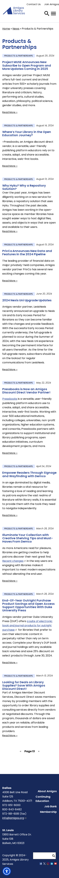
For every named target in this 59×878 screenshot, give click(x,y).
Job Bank (50, 806)
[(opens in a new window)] (40, 864)
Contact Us (34, 4)
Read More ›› (9, 112)
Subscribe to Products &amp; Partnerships (3, 763)
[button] (6, 871)
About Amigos (47, 791)
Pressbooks (9, 399)
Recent (12, 561)
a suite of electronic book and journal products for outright (27, 625)
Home (6, 29)
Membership (48, 812)
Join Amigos (51, 4)
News (15, 29)
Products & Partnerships (18, 55)
